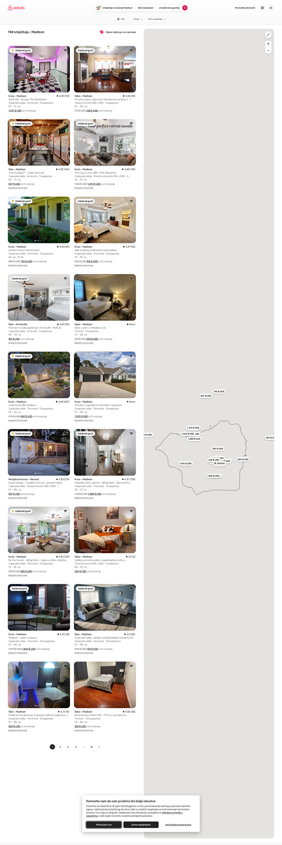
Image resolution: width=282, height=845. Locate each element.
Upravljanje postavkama (178, 824)
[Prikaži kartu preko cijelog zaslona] (268, 34)
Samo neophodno (141, 824)
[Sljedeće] (99, 746)
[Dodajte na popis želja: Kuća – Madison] (65, 50)
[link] (45, 746)
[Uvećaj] (268, 44)
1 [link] (52, 746)
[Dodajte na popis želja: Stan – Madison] (65, 123)
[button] (14, 110)
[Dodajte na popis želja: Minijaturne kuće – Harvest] (65, 433)
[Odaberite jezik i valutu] (262, 8)
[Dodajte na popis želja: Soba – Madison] (131, 50)
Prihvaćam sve (104, 824)
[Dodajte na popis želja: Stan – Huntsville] (65, 278)
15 (91, 746)
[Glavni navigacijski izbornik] (271, 8)
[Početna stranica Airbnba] (16, 7)
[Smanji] (268, 50)
